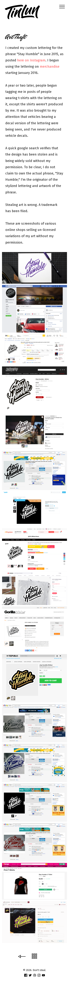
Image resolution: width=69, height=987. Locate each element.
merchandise (49, 67)
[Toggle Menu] (60, 6)
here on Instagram (31, 60)
